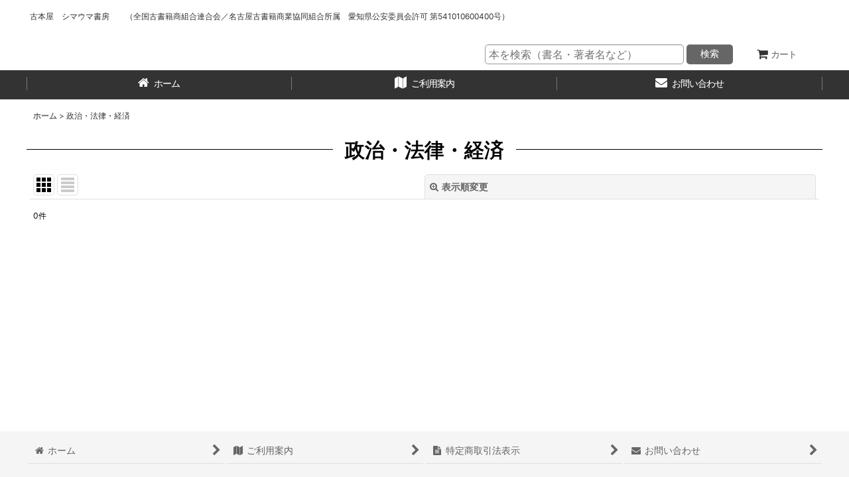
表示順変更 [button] (465, 186)
